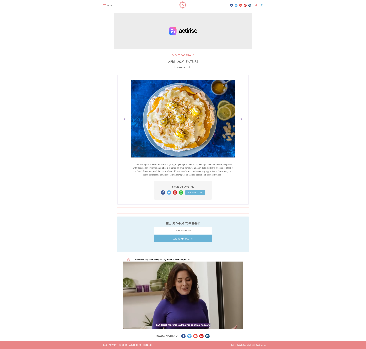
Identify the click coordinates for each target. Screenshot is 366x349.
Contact (147, 345)
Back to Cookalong (183, 55)
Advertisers (135, 345)
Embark (239, 345)
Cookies (123, 345)
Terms (104, 345)
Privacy (113, 345)
